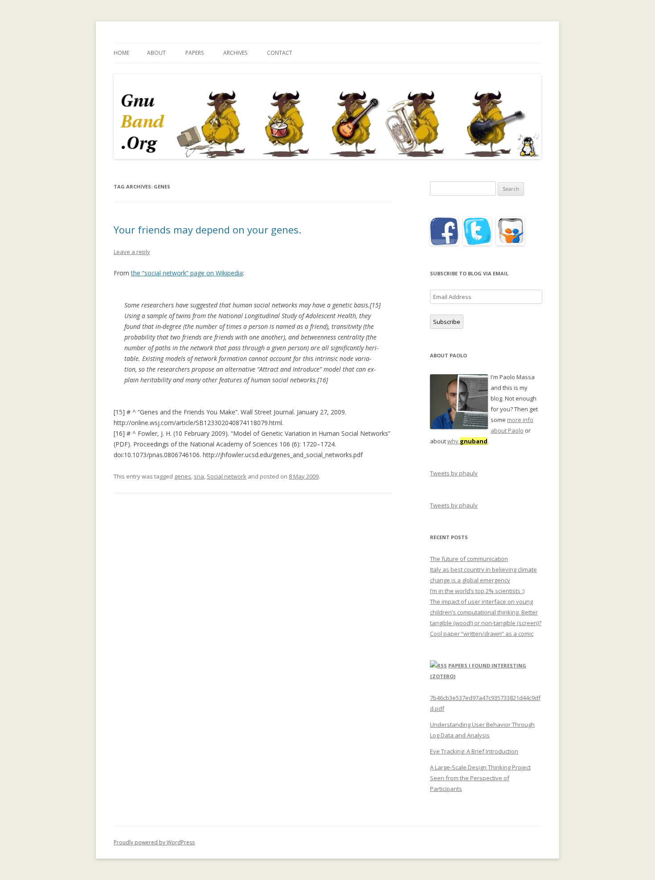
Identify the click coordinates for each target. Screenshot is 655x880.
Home (121, 53)
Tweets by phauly (454, 473)
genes (182, 476)
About (156, 53)
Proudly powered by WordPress (154, 842)
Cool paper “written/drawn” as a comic (481, 634)
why (467, 441)
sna (199, 476)
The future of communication (469, 559)
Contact (279, 53)
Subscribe (446, 322)
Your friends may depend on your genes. (207, 229)
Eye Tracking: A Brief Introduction (474, 751)
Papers (194, 53)
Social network (226, 476)
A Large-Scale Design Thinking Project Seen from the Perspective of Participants (480, 778)
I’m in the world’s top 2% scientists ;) (477, 591)
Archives (235, 53)
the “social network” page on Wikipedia (187, 273)
